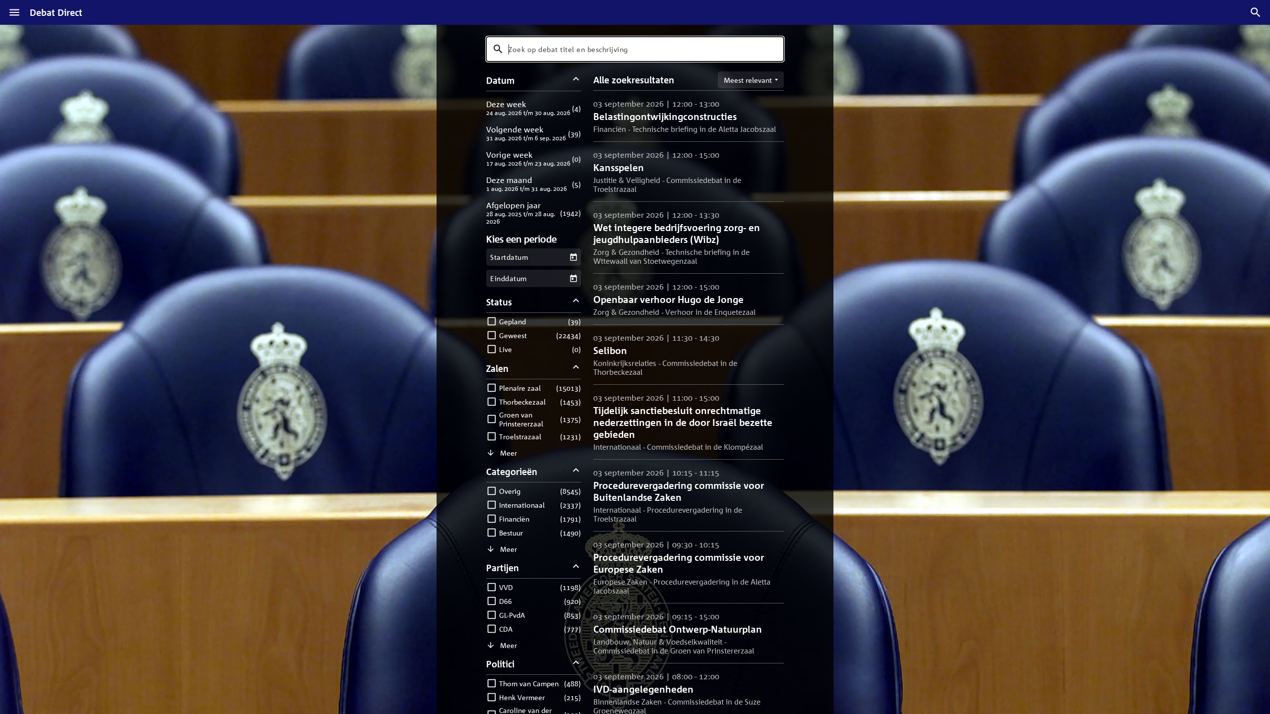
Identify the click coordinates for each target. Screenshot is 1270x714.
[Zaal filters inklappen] (576, 368)
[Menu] (14, 12)
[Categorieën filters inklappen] (576, 471)
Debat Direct (56, 12)
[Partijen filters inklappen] (576, 567)
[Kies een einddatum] (573, 278)
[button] (533, 108)
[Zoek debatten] (1255, 12)
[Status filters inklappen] (576, 301)
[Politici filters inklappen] (576, 663)
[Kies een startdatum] (573, 257)
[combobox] (635, 49)
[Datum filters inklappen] (576, 80)
